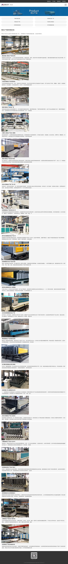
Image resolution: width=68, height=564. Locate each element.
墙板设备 (49, 1)
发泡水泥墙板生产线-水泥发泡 (8, 415)
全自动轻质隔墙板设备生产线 (8, 312)
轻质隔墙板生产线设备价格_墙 (8, 210)
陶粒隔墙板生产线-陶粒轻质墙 (8, 338)
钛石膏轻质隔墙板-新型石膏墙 (8, 364)
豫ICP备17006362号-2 (40, 562)
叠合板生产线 (17, 21)
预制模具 (59, 1)
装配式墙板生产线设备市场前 (8, 158)
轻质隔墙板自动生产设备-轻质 (8, 261)
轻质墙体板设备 (17, 25)
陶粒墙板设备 (17, 18)
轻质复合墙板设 (50, 21)
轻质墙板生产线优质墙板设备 (8, 544)
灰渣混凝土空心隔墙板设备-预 (8, 390)
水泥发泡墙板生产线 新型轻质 (8, 81)
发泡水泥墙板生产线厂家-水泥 (8, 184)
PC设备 (53, 1)
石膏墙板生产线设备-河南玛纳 (8, 518)
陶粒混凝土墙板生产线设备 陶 (8, 55)
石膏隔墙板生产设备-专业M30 (8, 441)
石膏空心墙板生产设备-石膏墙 (8, 132)
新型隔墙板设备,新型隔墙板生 (8, 493)
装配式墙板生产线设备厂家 (8, 107)
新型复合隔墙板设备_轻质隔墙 (8, 287)
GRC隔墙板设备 (50, 25)
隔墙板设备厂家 (50, 18)
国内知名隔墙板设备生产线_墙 (8, 235)
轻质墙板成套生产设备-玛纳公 (8, 467)
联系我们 (64, 1)
